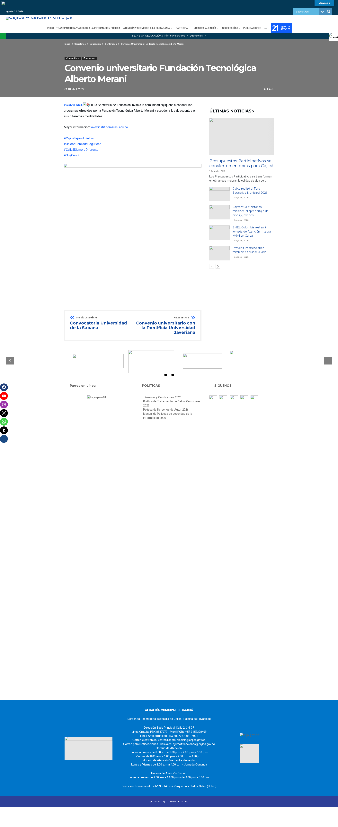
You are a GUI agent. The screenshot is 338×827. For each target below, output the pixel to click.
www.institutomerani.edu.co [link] (109, 127)
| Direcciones (196, 35)
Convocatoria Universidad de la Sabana (98, 323)
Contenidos (72, 58)
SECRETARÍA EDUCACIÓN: (147, 35)
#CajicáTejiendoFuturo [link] (79, 138)
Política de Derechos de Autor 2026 (166, 409)
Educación (89, 58)
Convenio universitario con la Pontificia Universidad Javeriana (165, 325)
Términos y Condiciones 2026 (162, 397)
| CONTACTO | (157, 801)
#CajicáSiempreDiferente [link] (81, 149)
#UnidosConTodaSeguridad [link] (82, 144)
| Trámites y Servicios (173, 35)
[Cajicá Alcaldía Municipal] (40, 17)
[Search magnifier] (328, 11)
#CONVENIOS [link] (73, 105)
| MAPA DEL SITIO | (178, 801)
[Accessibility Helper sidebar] (333, 36)
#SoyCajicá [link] (71, 155)
